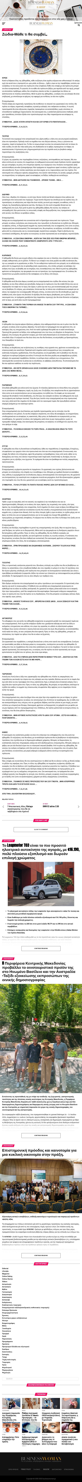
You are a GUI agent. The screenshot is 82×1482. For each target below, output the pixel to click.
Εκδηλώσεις (7, 1302)
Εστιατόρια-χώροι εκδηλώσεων (14, 1318)
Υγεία (4, 1365)
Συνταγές (5, 1354)
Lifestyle (5, 1271)
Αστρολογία (6, 1284)
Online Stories (7, 1279)
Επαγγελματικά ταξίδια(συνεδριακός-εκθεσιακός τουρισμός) (25, 1308)
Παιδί (4, 1336)
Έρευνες (5, 1315)
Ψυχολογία (6, 1373)
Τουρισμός (6, 1362)
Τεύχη (4, 1357)
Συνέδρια (5, 1349)
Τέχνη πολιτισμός (9, 1360)
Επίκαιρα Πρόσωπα (9, 1310)
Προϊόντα (5, 1344)
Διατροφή (6, 1300)
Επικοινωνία (69, 1469)
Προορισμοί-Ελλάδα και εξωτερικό (15, 1347)
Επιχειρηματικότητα (10, 1313)
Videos (4, 1282)
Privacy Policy (26, 1469)
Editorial (5, 1268)
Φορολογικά (7, 1367)
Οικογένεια (6, 1331)
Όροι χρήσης (13, 1469)
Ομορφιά (5, 1334)
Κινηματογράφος (8, 1323)
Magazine (5, 1274)
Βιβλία (4, 1289)
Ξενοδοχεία (6, 1328)
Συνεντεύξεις (7, 1352)
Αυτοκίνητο (6, 1287)
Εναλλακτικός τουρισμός (11, 1305)
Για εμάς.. (37, 1469)
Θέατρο (5, 1321)
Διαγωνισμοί (7, 1295)
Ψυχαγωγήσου (7, 1370)
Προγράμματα (7, 1341)
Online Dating (7, 1276)
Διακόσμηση (7, 1297)
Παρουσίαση (7, 1339)
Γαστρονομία (7, 1292)
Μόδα (4, 1326)
